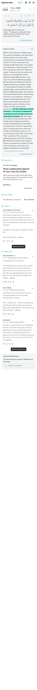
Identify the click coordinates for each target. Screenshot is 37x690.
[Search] (30, 2)
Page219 (12, 10)
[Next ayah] (33, 9)
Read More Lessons (18, 246)
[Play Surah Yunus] (5, 16)
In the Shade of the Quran (11, 210)
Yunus (12, 8)
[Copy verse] (21, 16)
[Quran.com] (7, 3)
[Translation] (31, 49)
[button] (32, 21)
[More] (33, 16)
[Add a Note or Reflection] (29, 16)
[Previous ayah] (30, 9)
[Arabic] (29, 49)
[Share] (25, 16)
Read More (6, 185)
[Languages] (26, 2)
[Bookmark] (9, 16)
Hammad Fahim (8, 256)
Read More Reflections (18, 349)
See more (20, 237)
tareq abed (6, 320)
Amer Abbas (7, 288)
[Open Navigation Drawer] (33, 2)
